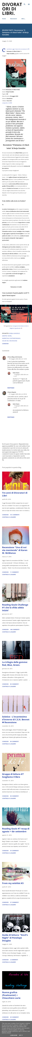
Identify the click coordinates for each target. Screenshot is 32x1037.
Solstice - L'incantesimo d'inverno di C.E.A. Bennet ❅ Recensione (15, 719)
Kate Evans (16, 373)
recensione (13, 341)
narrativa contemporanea (11, 338)
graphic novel (7, 336)
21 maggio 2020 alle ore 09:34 (18, 394)
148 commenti (14, 629)
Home (4, 19)
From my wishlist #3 (13, 883)
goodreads (18, 328)
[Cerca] (24, 3)
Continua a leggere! (9, 517)
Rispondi (10, 388)
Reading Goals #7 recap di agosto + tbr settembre (15, 830)
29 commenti (14, 1017)
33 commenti (14, 850)
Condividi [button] (5, 343)
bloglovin (12, 328)
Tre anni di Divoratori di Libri (14, 494)
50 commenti (14, 684)
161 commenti (14, 515)
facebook (21, 326)
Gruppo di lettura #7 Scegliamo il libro (13, 775)
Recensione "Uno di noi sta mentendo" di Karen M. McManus (14, 550)
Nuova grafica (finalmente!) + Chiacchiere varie (11, 995)
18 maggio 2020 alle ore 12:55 (18, 359)
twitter (26, 326)
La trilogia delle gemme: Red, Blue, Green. (15, 663)
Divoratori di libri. (12, 8)
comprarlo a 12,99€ (7, 103)
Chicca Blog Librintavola (14, 357)
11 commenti (14, 572)
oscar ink (5, 341)
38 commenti (14, 741)
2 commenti (14, 960)
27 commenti (14, 902)
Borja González (14, 333)
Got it (21, 1035)
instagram (15, 326)
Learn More (13, 1035)
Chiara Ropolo (11, 392)
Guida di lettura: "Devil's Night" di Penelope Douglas (15, 937)
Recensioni (13, 19)
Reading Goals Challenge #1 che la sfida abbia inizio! (15, 607)
